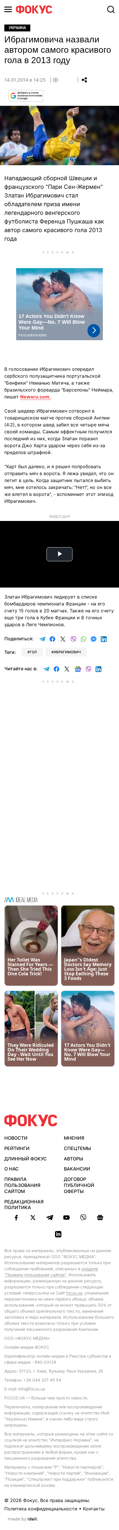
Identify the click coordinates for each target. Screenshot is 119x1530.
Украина (17, 28)
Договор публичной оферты (79, 1185)
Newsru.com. (35, 397)
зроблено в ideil (22, 1519)
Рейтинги (16, 1148)
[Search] (111, 9)
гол (33, 652)
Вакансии (77, 1169)
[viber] (83, 1217)
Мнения (74, 1138)
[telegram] (50, 1217)
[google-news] (100, 1217)
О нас (11, 1169)
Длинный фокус (25, 1159)
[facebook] (16, 1217)
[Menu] (8, 9)
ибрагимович (67, 652)
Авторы (73, 1159)
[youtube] (66, 1217)
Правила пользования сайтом (22, 1185)
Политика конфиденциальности (40, 1509)
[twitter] (33, 1217)
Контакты (94, 1509)
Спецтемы (77, 1148)
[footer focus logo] (30, 1120)
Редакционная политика (24, 1205)
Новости (15, 1138)
